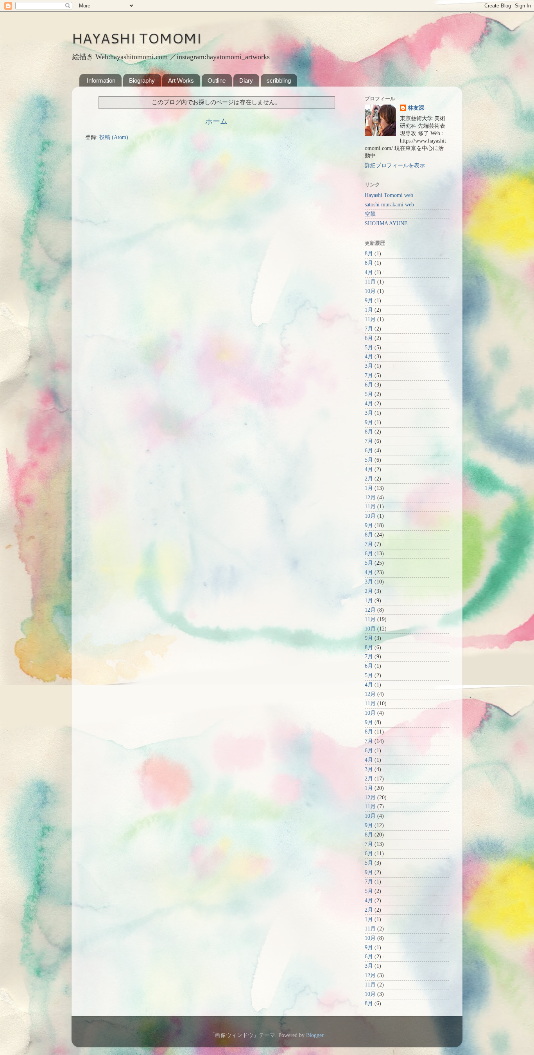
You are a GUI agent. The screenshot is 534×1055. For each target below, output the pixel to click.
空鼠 (370, 214)
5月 (369, 347)
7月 (369, 329)
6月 (369, 338)
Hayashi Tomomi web (389, 195)
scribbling (279, 80)
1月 (369, 310)
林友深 (416, 108)
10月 (370, 291)
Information (101, 80)
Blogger (314, 1035)
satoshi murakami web (389, 205)
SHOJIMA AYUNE (386, 223)
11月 (370, 282)
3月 (369, 366)
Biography (142, 80)
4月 (369, 272)
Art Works (181, 80)
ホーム (216, 121)
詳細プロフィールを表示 (395, 165)
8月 (369, 254)
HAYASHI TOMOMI (136, 38)
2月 (369, 479)
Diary (246, 80)
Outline (217, 80)
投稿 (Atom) (113, 137)
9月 (369, 300)
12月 (370, 497)
